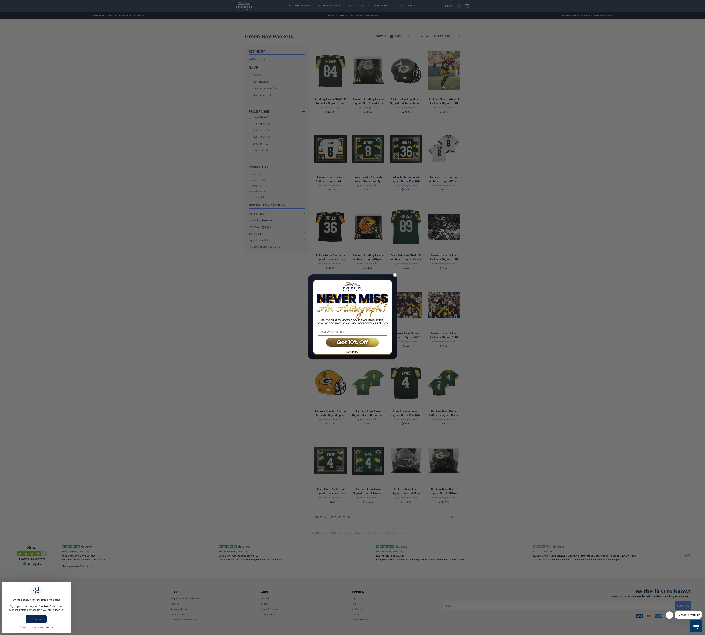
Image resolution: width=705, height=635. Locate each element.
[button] (352, 343)
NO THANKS (352, 351)
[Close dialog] (395, 275)
